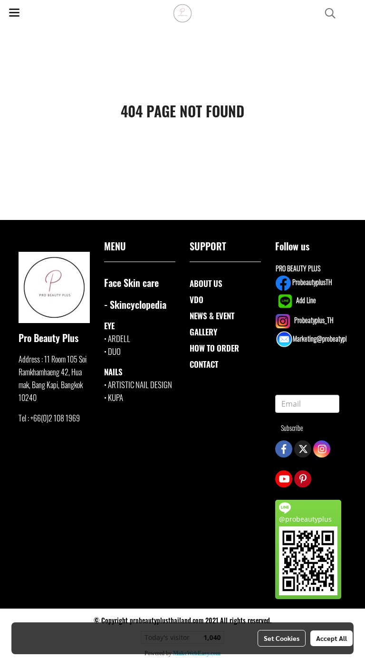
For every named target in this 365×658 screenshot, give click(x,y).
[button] (326, 13)
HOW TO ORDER (214, 348)
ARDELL (119, 338)
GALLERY (203, 332)
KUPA (115, 397)
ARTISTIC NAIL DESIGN (140, 385)
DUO (114, 351)
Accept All (331, 638)
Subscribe (292, 428)
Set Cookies (281, 638)
